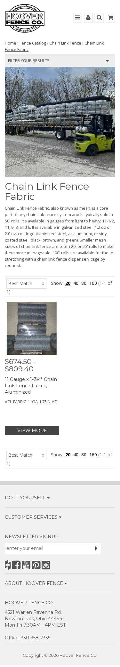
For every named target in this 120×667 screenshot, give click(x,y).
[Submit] (96, 548)
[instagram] (46, 565)
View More (32, 430)
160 (93, 283)
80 (83, 283)
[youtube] (26, 565)
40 (75, 283)
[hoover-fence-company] (8, 565)
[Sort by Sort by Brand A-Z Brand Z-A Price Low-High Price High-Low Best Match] (26, 283)
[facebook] (16, 565)
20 (67, 283)
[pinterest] (36, 565)
